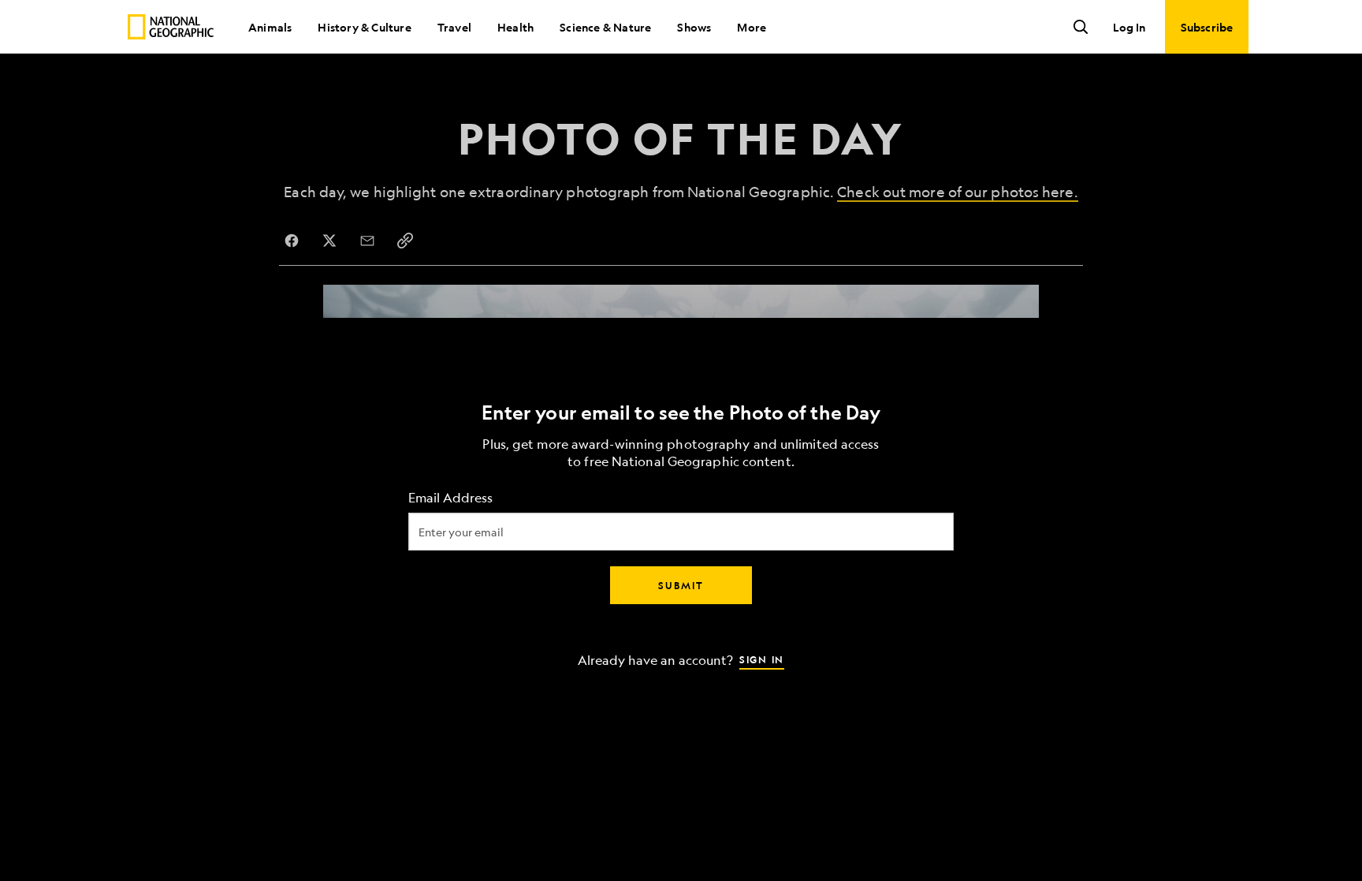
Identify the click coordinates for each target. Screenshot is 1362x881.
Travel (454, 27)
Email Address (450, 497)
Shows (694, 27)
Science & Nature (605, 27)
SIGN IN (761, 658)
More (751, 27)
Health (515, 27)
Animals (270, 27)
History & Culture (364, 27)
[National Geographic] (171, 26)
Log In (1129, 27)
